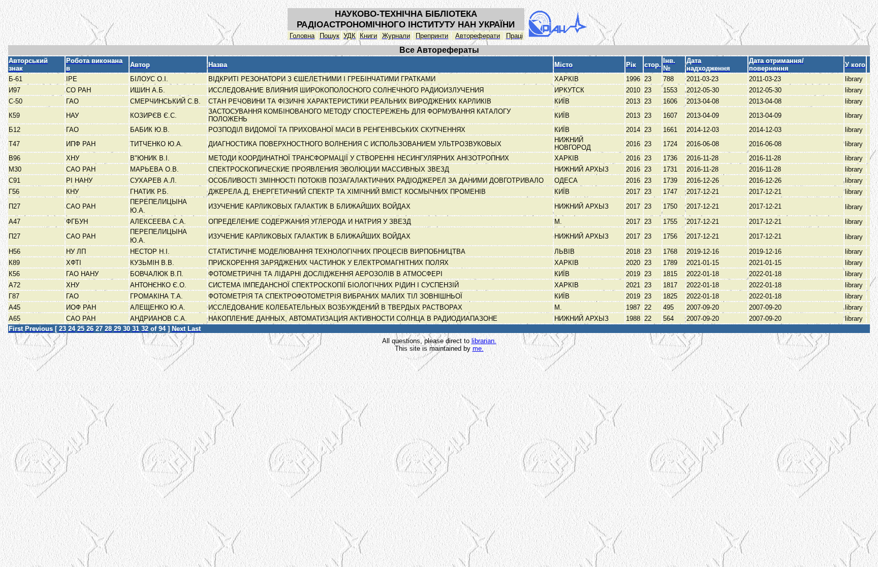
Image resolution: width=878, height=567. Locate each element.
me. (478, 348)
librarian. (484, 341)
